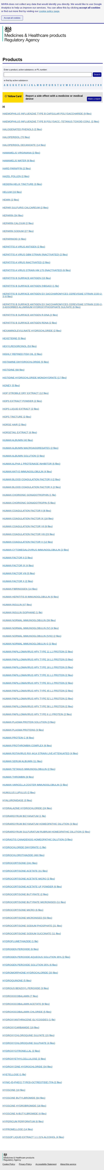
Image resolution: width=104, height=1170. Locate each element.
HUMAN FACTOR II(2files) (18, 557)
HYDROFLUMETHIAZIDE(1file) (20, 941)
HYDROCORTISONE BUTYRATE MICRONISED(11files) (34, 902)
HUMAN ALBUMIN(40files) (18, 440)
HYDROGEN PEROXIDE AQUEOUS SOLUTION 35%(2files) (36, 957)
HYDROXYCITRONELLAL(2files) (21, 1051)
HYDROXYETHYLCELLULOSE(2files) (24, 1058)
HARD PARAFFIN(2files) (17, 168)
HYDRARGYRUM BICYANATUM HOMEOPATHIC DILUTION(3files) (40, 824)
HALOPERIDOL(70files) (16, 137)
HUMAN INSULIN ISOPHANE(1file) (22, 612)
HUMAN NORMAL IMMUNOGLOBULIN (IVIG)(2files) (32, 636)
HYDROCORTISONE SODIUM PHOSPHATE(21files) (32, 925)
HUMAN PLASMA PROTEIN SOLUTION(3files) (29, 722)
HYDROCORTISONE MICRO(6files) (23, 910)
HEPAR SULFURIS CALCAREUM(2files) (25, 207)
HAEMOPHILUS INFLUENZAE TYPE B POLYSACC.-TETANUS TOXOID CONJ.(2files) (51, 121)
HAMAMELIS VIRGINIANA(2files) (21, 152)
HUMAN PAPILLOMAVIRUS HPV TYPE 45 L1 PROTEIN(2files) (38, 690)
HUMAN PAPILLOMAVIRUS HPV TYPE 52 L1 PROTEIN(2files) (38, 698)
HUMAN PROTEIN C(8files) (18, 737)
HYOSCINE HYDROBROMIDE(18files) (24, 1105)
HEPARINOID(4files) (14, 239)
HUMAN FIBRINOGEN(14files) (20, 589)
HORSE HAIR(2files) (14, 424)
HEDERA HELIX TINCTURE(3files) (22, 184)
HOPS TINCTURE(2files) (17, 416)
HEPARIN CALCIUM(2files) (18, 223)
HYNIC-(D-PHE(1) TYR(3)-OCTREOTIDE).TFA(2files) (32, 1082)
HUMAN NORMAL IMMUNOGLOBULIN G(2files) (30, 643)
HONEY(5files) (11, 385)
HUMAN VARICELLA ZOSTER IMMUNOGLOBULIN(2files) (35, 784)
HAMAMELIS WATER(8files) (19, 160)
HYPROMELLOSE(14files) (18, 1129)
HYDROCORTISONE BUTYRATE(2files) (25, 894)
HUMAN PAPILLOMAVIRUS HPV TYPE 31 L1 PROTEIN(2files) (38, 675)
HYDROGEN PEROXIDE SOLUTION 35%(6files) (30, 964)
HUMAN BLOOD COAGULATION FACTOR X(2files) (32, 487)
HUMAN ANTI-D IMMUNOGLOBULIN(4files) (27, 471)
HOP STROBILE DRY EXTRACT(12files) (26, 393)
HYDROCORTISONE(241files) (20, 863)
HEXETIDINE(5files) (14, 338)
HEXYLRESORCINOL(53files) (20, 346)
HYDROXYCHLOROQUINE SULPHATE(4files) (29, 1043)
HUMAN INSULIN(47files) (17, 604)
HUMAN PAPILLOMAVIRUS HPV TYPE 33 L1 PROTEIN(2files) (38, 683)
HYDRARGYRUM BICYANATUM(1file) (24, 816)
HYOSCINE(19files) (14, 1090)
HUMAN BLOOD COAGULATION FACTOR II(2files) (31, 479)
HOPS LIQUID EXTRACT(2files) (21, 409)
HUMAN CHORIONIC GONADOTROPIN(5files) (29, 503)
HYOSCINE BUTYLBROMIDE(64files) (24, 1098)
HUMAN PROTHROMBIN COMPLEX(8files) (27, 745)
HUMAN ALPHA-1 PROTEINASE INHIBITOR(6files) (31, 463)
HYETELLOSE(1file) (14, 1074)
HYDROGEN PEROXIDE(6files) (21, 949)
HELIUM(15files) (12, 192)
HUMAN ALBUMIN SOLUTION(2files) (24, 456)
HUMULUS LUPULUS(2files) (19, 792)
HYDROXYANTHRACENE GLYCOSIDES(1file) (29, 1019)
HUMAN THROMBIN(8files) (18, 777)
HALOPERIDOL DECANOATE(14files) (24, 145)
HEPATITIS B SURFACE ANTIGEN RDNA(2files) (30, 322)
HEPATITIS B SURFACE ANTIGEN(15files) (27, 278)
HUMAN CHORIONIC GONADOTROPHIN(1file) (29, 495)
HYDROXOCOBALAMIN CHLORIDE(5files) (27, 1011)
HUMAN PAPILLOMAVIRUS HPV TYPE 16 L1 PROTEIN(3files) (38, 659)
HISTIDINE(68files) (13, 369)
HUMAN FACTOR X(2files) (18, 581)
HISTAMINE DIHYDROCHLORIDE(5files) (26, 362)
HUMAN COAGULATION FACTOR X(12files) (28, 542)
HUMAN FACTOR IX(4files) (18, 565)
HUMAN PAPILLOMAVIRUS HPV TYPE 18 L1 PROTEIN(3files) (38, 667)
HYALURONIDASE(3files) (17, 800)
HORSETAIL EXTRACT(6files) (20, 432)
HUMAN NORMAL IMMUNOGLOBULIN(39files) (29, 620)
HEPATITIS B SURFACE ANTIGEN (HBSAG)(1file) (31, 286)
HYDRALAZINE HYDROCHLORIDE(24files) (27, 808)
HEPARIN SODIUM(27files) (18, 231)
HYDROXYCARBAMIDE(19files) (21, 1027)
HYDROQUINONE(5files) (17, 980)
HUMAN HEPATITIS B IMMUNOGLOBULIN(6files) (31, 596)
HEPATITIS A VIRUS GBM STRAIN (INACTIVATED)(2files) (35, 254)
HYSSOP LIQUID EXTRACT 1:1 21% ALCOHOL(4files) (33, 1137)
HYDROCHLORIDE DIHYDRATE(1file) (24, 847)
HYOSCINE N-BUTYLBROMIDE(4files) (24, 1113)
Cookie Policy (9, 1164)
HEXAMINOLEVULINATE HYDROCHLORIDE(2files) (32, 330)
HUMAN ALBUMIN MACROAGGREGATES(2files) (30, 448)
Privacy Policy (25, 1164)
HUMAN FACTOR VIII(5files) (19, 573)
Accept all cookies (12, 18)
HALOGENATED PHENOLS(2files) (22, 129)
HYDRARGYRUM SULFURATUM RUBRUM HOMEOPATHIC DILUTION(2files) (46, 831)
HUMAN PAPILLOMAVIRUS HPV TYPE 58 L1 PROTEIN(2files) (38, 706)
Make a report (94, 99)
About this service (68, 1164)
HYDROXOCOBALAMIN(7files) (20, 996)
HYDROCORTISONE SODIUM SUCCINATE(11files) (32, 933)
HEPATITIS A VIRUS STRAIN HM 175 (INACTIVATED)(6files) (37, 270)
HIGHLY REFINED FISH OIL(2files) (22, 354)
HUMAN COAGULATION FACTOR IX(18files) (28, 518)
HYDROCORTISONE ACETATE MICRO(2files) (29, 878)
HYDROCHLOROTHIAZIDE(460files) (23, 855)
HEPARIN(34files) (13, 215)
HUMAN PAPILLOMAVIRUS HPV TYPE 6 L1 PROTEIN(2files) (37, 714)
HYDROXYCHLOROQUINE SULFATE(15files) (28, 1035)
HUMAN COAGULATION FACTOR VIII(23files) (29, 534)
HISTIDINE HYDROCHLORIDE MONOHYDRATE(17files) (35, 377)
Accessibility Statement (46, 1164)
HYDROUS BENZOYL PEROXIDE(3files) (26, 988)
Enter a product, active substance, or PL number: (25, 70)
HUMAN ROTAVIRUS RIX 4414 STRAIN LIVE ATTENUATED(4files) (40, 753)
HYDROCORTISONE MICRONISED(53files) (27, 918)
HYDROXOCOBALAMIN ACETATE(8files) (26, 1004)
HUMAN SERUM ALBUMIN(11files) (22, 761)
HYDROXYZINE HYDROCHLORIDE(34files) (27, 1066)
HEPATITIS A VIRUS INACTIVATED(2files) (26, 262)
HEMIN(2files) (11, 199)
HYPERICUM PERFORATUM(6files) (23, 1121)
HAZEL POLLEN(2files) (16, 176)
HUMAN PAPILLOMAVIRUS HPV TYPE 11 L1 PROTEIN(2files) (38, 651)
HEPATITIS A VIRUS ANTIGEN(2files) (24, 246)
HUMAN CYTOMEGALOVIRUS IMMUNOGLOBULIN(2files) (36, 549)
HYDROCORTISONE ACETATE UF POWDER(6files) (32, 886)
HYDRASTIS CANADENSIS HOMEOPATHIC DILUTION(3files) (37, 839)
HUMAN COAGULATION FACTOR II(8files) (27, 510)
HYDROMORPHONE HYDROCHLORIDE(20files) (30, 972)
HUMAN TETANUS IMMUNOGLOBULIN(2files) (29, 769)
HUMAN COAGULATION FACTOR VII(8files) (28, 526)
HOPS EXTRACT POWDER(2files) (22, 401)
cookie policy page (49, 11)
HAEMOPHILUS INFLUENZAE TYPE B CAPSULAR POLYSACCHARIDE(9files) (47, 113)
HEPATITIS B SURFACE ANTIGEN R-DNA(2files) (30, 315)
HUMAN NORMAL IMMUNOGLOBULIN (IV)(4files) (31, 628)
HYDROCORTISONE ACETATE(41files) (25, 871)
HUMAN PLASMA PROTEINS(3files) (23, 730)
